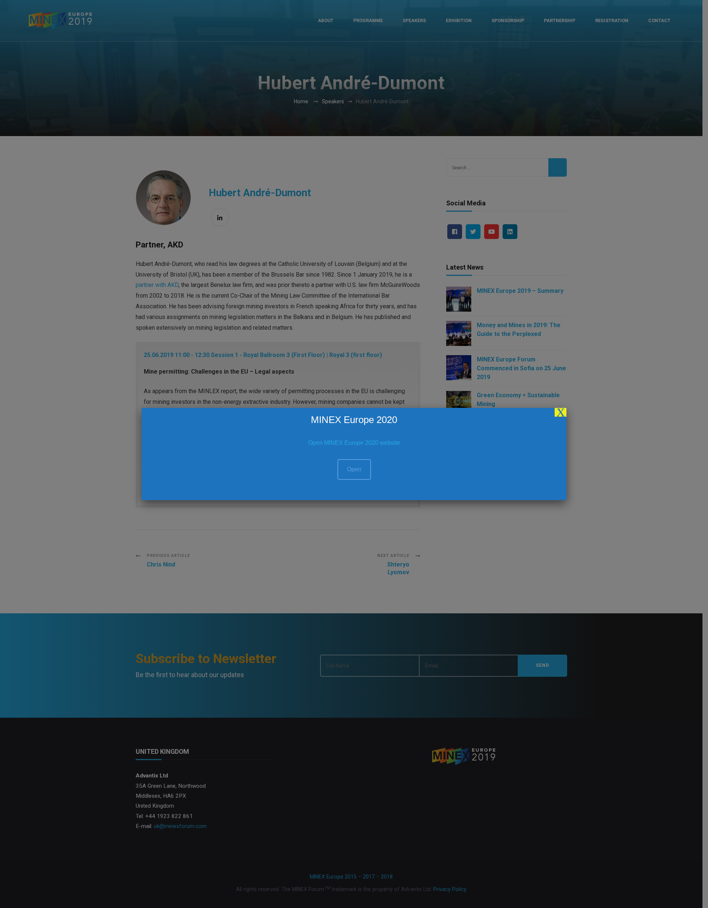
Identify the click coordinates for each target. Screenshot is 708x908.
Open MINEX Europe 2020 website (354, 443)
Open (354, 469)
